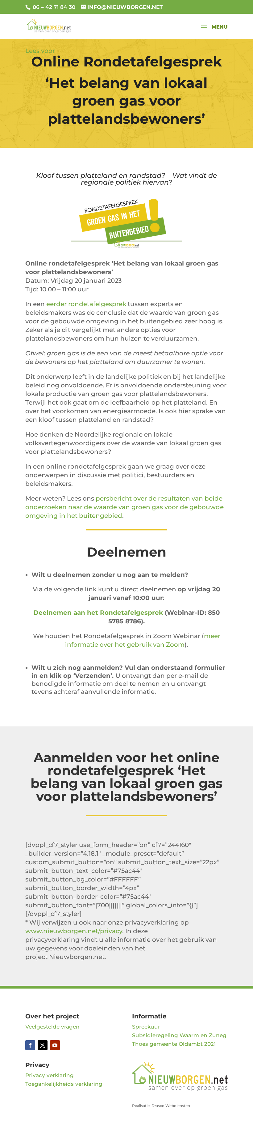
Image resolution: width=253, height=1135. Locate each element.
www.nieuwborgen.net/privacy (73, 931)
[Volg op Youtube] (55, 1045)
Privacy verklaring (49, 1075)
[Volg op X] (43, 1045)
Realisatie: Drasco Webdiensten (161, 1105)
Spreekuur (146, 1027)
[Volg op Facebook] (30, 1045)
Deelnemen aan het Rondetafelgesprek (98, 612)
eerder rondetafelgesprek (86, 304)
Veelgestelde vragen (52, 1027)
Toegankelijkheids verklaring (63, 1084)
